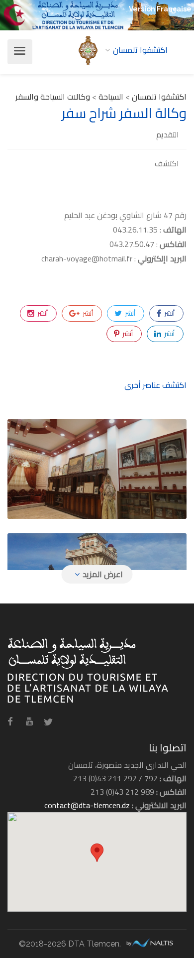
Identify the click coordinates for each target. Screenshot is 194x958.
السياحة (110, 96)
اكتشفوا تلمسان (159, 96)
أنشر (169, 313)
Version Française (160, 9)
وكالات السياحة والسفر (52, 96)
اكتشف (167, 163)
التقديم (167, 135)
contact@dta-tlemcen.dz (87, 805)
